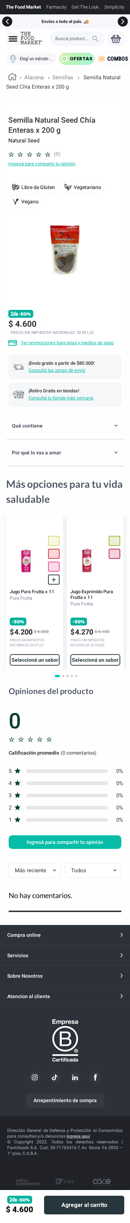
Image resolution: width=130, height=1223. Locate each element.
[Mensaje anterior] (7, 21)
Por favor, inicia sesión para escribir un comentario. (41, 164)
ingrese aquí (78, 1136)
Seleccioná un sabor (35, 660)
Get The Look (85, 7)
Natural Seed (23, 140)
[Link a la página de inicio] (12, 78)
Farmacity (56, 7)
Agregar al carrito (84, 1204)
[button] (13, 39)
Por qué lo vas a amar (36, 452)
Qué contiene (27, 426)
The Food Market (23, 7)
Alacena (34, 77)
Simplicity (114, 7)
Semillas (62, 77)
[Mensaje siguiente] (123, 21)
